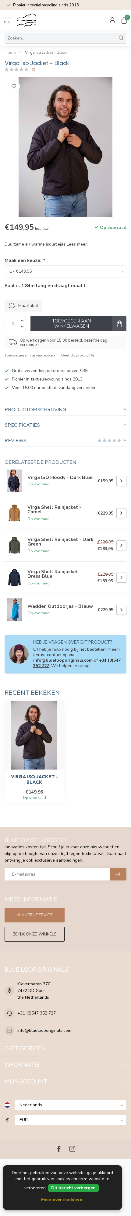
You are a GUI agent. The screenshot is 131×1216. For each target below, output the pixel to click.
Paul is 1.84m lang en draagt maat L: (46, 285)
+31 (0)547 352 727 (36, 1013)
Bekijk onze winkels (34, 934)
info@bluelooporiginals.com (63, 660)
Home (10, 52)
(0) (32, 69)
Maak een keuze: (25, 260)
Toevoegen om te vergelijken (30, 355)
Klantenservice (35, 915)
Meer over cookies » (61, 1200)
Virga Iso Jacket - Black (46, 52)
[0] (124, 20)
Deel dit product (75, 355)
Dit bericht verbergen (73, 1188)
